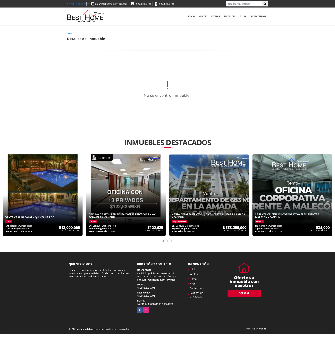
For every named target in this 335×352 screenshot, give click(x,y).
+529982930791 (143, 3)
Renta (193, 278)
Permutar (230, 16)
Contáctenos (258, 16)
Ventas (203, 16)
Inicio (191, 16)
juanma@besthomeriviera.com (111, 3)
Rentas (215, 16)
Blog (243, 16)
